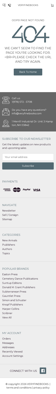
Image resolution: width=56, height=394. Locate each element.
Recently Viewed (12, 351)
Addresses (8, 347)
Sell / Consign (10, 215)
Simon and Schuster (14, 300)
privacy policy (41, 387)
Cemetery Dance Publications (20, 278)
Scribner (7, 313)
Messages (8, 343)
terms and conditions (19, 387)
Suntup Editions (12, 283)
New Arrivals (9, 240)
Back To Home (28, 72)
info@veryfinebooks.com (27, 113)
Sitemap (7, 219)
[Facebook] (43, 371)
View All (7, 317)
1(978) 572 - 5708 (22, 101)
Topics (6, 253)
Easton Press (9, 274)
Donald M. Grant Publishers (18, 287)
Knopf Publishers (12, 304)
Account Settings (12, 356)
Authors (7, 249)
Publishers (8, 244)
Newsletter (9, 210)
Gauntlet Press (11, 296)
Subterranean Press (14, 291)
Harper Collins (10, 309)
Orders (6, 338)
